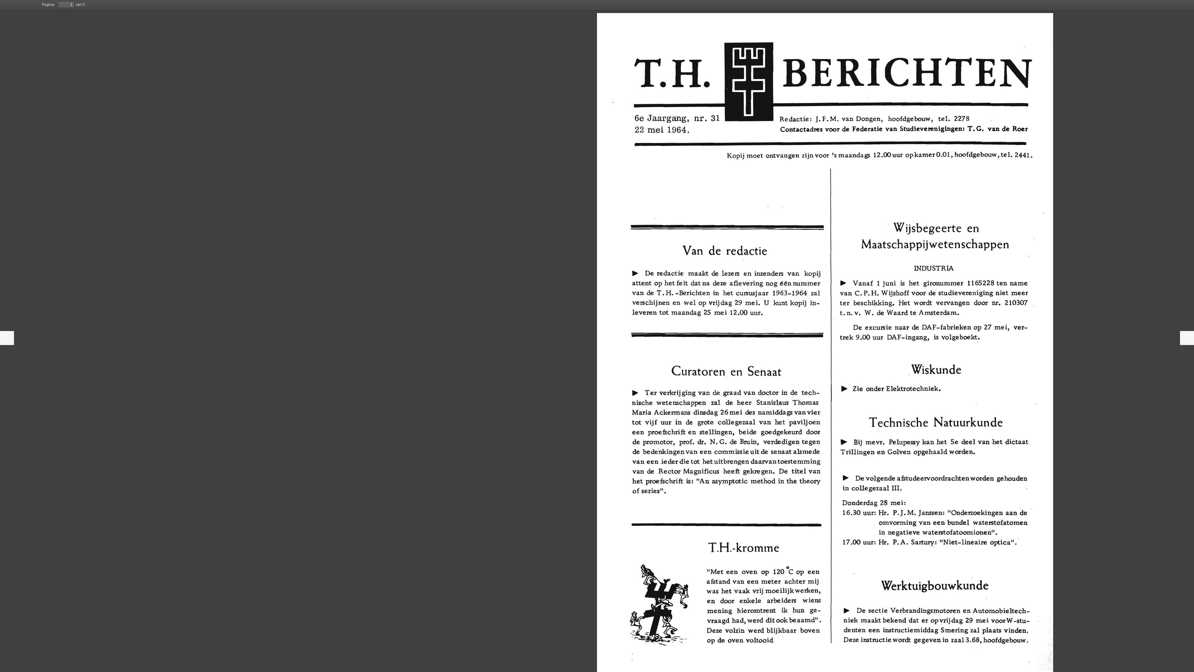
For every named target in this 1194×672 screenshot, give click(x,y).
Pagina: (48, 4)
